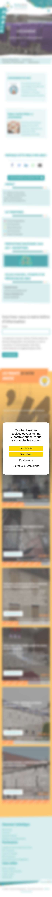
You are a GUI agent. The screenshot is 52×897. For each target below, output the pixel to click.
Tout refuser (26, 454)
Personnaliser (26, 460)
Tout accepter (26, 448)
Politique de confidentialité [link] (26, 466)
